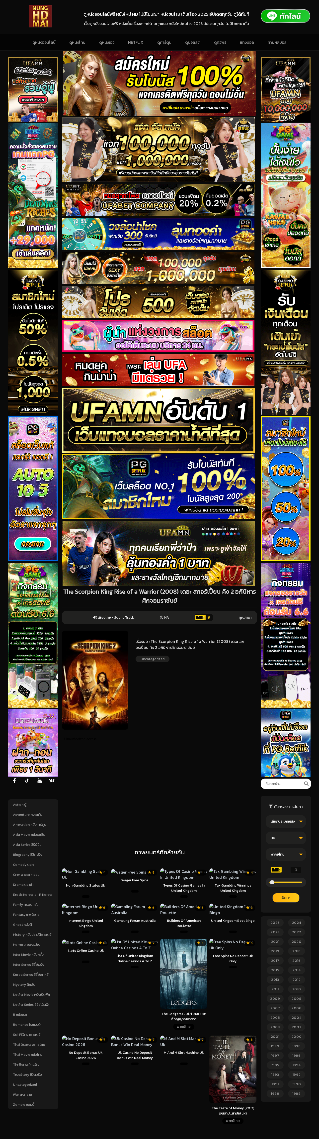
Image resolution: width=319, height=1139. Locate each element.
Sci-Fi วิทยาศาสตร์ (26, 1034)
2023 (275, 932)
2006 (297, 1008)
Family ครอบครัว (25, 904)
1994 (297, 1065)
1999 (275, 1046)
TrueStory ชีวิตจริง (27, 1074)
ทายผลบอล (277, 42)
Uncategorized (25, 1084)
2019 (275, 951)
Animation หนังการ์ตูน (29, 824)
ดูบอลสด (192, 42)
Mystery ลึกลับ (24, 984)
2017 (275, 960)
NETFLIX (135, 42)
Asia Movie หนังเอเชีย (29, 834)
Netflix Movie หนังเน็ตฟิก (31, 994)
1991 (275, 1084)
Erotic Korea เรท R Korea (32, 894)
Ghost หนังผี (22, 924)
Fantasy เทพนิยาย (26, 914)
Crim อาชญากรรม (26, 874)
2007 (275, 1008)
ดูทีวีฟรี (220, 42)
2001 (275, 1036)
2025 (275, 922)
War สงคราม (22, 1094)
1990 (296, 1084)
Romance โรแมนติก (27, 1024)
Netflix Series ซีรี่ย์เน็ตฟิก (31, 1004)
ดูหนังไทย (77, 42)
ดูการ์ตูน (164, 42)
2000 (297, 1036)
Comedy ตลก (23, 864)
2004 (297, 1017)
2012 (297, 979)
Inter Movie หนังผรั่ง (28, 954)
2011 (275, 989)
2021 (275, 941)
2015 (275, 970)
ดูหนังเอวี (106, 42)
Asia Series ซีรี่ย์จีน (27, 844)
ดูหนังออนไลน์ (44, 42)
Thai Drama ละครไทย (29, 1044)
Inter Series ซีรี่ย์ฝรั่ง (28, 964)
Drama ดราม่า (23, 884)
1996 (296, 1055)
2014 (297, 970)
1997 (275, 1055)
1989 (275, 1093)
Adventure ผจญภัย (27, 814)
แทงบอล (247, 42)
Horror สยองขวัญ (26, 944)
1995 (275, 1065)
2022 (296, 932)
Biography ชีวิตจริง (27, 854)
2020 (297, 941)
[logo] (40, 26)
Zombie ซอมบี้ (23, 1104)
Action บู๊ (19, 804)
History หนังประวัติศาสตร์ (32, 934)
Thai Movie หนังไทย (27, 1054)
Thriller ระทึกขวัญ (26, 1064)
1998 (296, 1046)
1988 (296, 1093)
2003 (275, 1027)
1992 (297, 1074)
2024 (296, 922)
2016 (296, 960)
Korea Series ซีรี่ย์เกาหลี (31, 974)
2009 (275, 998)
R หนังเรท (20, 1014)
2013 (275, 979)
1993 (275, 1074)
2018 (296, 951)
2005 (275, 1017)
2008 (297, 998)
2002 (297, 1027)
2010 (296, 989)
